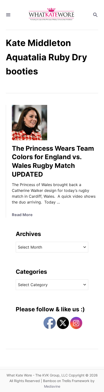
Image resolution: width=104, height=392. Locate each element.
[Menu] (8, 15)
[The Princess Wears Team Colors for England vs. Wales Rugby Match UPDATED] (29, 122)
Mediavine (52, 386)
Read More (22, 214)
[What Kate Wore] (51, 15)
